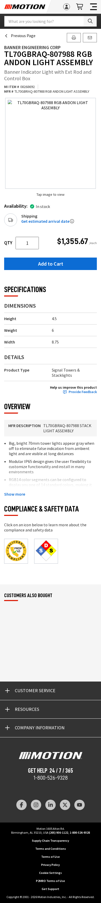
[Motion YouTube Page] (79, 805)
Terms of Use (50, 857)
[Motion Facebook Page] (21, 805)
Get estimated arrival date (45, 221)
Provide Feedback (83, 392)
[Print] (74, 37)
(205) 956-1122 (58, 832)
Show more (14, 494)
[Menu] (93, 6)
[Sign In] (66, 6)
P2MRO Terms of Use (50, 881)
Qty (8, 243)
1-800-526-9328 (50, 778)
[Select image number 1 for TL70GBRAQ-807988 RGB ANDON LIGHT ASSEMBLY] (50, 143)
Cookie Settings (50, 873)
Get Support (50, 889)
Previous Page (23, 35)
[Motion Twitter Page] (65, 805)
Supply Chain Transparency (50, 841)
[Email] (90, 37)
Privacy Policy (50, 865)
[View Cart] (80, 7)
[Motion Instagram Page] (36, 805)
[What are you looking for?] (90, 21)
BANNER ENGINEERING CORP (32, 47)
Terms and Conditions (50, 849)
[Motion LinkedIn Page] (50, 805)
